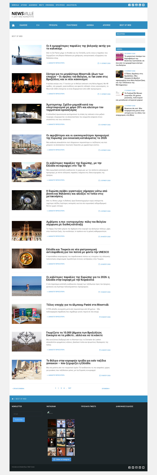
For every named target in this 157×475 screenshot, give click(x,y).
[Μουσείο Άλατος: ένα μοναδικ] (70, 433)
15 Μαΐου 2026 (105, 292)
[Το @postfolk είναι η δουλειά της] (70, 442)
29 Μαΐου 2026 (105, 236)
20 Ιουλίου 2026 (129, 53)
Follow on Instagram (63, 459)
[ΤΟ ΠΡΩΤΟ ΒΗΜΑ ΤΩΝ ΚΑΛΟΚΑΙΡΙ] (61, 442)
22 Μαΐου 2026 (105, 264)
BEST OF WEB (125, 25)
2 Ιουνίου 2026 (105, 180)
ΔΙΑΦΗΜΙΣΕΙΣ (33, 5)
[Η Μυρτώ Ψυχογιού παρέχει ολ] (70, 451)
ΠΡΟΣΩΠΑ (53, 25)
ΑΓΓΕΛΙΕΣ (24, 5)
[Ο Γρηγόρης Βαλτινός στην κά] (52, 442)
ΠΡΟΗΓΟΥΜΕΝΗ (18, 388)
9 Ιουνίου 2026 (105, 125)
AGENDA (90, 25)
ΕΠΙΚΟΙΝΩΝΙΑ (50, 5)
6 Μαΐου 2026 (105, 350)
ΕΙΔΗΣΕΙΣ (23, 25)
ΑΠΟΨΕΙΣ (106, 25)
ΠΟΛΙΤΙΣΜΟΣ (72, 25)
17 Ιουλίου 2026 (129, 71)
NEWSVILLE (15, 5)
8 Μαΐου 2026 (105, 317)
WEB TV (41, 5)
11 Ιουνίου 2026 (105, 63)
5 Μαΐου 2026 (105, 375)
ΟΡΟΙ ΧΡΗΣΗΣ (60, 5)
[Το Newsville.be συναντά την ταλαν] (61, 433)
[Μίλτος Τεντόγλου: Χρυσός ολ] (61, 423)
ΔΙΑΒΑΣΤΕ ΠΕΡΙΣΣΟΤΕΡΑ (56, 63)
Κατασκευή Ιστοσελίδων (19, 467)
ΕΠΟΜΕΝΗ (105, 388)
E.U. (38, 25)
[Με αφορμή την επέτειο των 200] (52, 433)
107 (69, 388)
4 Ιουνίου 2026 (105, 150)
